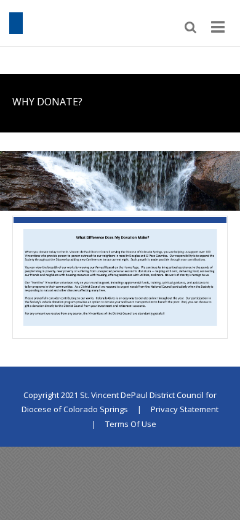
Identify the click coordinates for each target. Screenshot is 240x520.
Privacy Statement (184, 409)
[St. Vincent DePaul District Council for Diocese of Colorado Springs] (16, 22)
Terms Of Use (130, 423)
